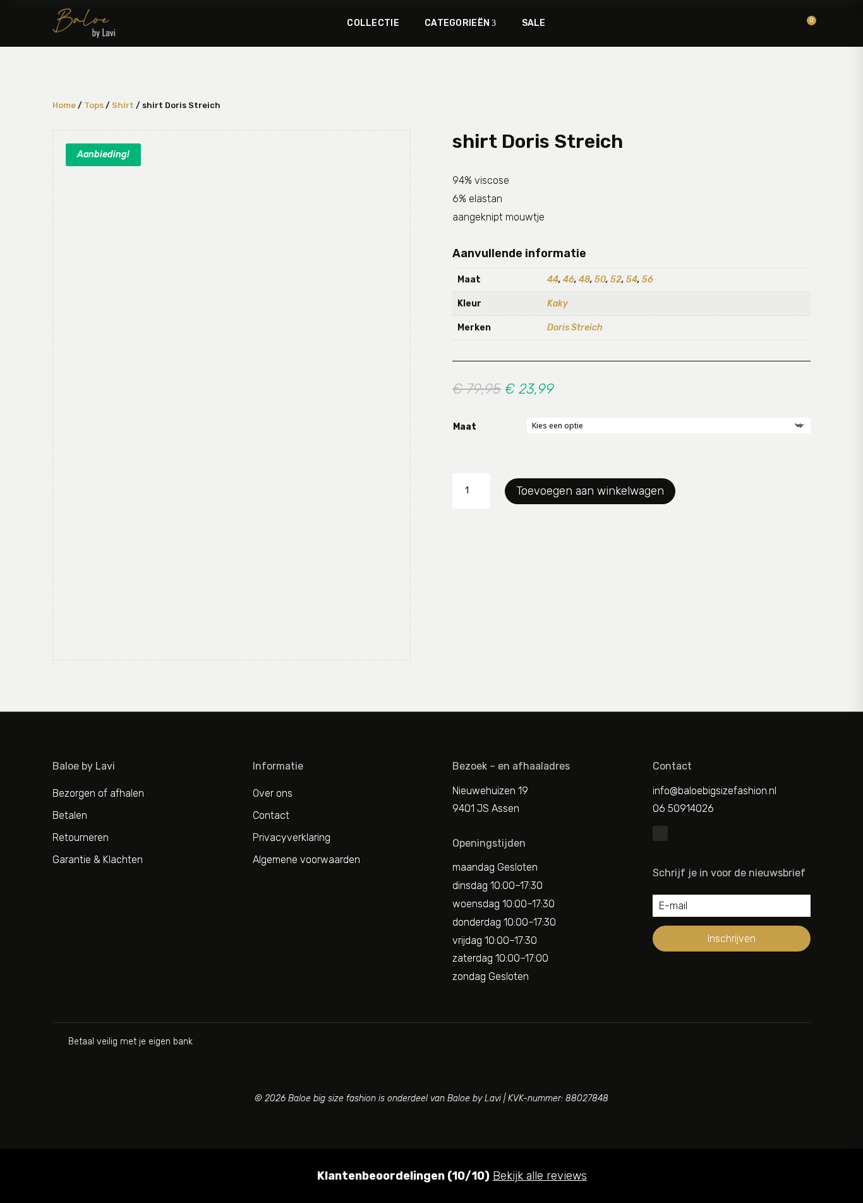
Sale (534, 23)
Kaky (557, 303)
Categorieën (457, 23)
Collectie (373, 23)
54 (631, 279)
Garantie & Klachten (97, 860)
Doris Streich (575, 327)
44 (552, 279)
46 (568, 279)
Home (64, 105)
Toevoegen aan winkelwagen (590, 491)
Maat (464, 426)
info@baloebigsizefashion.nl (714, 791)
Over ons (273, 793)
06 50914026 (683, 808)
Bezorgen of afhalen (98, 793)
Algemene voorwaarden (306, 860)
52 (616, 279)
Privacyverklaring (291, 837)
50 (600, 279)
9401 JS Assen (485, 808)
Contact (271, 815)
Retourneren (80, 837)
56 (647, 279)
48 (584, 279)
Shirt (123, 105)
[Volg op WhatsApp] (660, 833)
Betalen (69, 815)
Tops (94, 105)
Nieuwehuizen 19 (490, 791)
